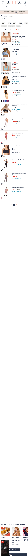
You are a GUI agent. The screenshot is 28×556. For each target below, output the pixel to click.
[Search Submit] (25, 6)
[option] (14, 12)
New (13, 9)
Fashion (5, 16)
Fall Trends (18, 9)
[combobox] (12, 6)
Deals (2, 9)
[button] (3, 3)
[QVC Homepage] (1, 16)
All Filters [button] (8, 29)
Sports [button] (18, 26)
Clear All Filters (24, 20)
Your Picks (7, 9)
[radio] (1, 43)
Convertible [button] (11, 26)
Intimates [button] (4, 26)
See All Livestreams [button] (14, 549)
